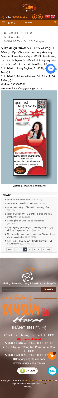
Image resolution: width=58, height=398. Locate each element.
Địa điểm (30, 371)
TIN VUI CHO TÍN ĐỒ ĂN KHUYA (21, 203)
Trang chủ (12, 32)
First (10, 249)
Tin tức (28, 32)
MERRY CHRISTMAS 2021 (18, 199)
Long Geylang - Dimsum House (39, 380)
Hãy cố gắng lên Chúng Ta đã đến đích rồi (25, 220)
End (48, 249)
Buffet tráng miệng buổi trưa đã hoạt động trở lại (28, 207)
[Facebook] (35, 18)
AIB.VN (42, 383)
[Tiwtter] (40, 18)
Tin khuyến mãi (12, 37)
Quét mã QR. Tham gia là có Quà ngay (24, 41)
